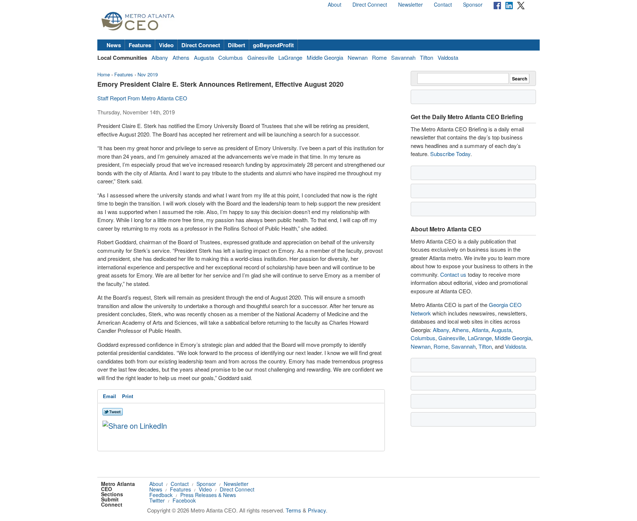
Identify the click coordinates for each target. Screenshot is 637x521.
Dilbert (236, 45)
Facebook (184, 500)
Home (103, 74)
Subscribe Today (450, 154)
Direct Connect (369, 4)
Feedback (161, 494)
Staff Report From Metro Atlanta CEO (142, 98)
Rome (379, 57)
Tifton (426, 57)
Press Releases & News (208, 494)
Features (140, 45)
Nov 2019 (148, 74)
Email (109, 396)
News (114, 45)
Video (166, 45)
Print (127, 396)
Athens (181, 57)
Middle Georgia (325, 57)
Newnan (358, 57)
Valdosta (448, 57)
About (334, 4)
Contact (443, 4)
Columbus (230, 57)
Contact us (453, 274)
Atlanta (480, 330)
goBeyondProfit (273, 45)
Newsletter (410, 4)
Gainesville (260, 57)
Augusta (204, 57)
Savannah (403, 57)
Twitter (157, 500)
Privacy (317, 510)
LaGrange (290, 57)
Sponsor (473, 4)
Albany (160, 57)
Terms (293, 510)
